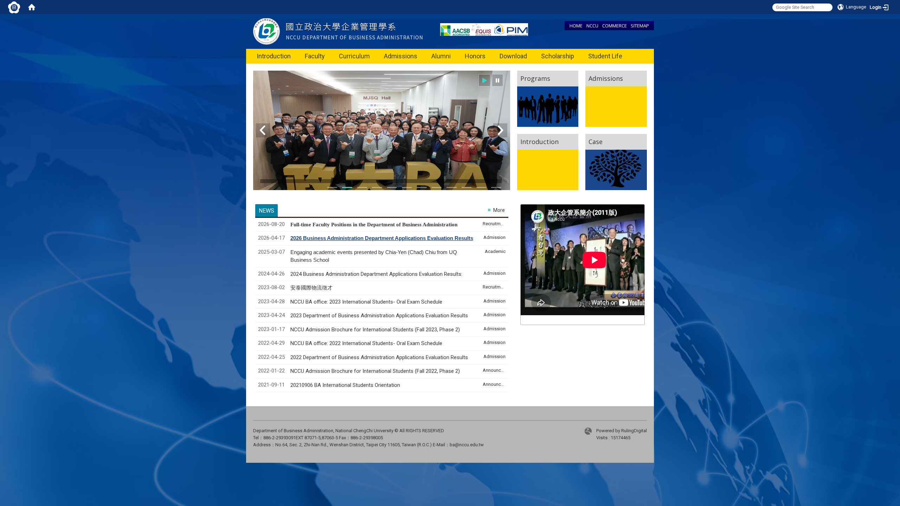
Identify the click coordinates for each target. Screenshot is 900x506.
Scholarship (557, 56)
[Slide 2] (347, 187)
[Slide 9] (421, 187)
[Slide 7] (407, 187)
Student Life (605, 56)
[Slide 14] (481, 187)
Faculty (315, 56)
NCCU (592, 25)
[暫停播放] (497, 80)
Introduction (274, 56)
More (499, 210)
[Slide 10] (437, 187)
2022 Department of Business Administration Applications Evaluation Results (379, 357)
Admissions (400, 56)
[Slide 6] (392, 187)
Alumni (441, 56)
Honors (475, 56)
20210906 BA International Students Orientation (345, 385)
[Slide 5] (377, 187)
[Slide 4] (362, 187)
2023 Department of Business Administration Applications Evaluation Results (379, 315)
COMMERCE (614, 25)
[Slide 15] (496, 187)
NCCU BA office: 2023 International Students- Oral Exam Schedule (366, 302)
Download (513, 56)
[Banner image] (381, 135)
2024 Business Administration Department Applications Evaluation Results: (376, 274)
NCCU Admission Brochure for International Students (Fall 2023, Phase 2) (375, 329)
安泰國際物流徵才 (312, 288)
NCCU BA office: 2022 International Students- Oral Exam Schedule (366, 343)
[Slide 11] (451, 187)
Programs (535, 78)
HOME (576, 25)
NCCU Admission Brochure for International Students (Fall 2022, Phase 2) (375, 371)
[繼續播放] (484, 80)
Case (596, 141)
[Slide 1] (332, 187)
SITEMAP (640, 25)
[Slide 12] (466, 187)
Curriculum (354, 56)
